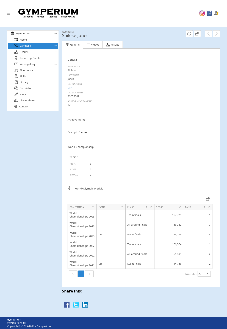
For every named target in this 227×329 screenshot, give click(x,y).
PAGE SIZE (191, 273)
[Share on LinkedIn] (85, 306)
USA (70, 87)
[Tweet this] (76, 306)
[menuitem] (202, 13)
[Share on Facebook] (67, 306)
